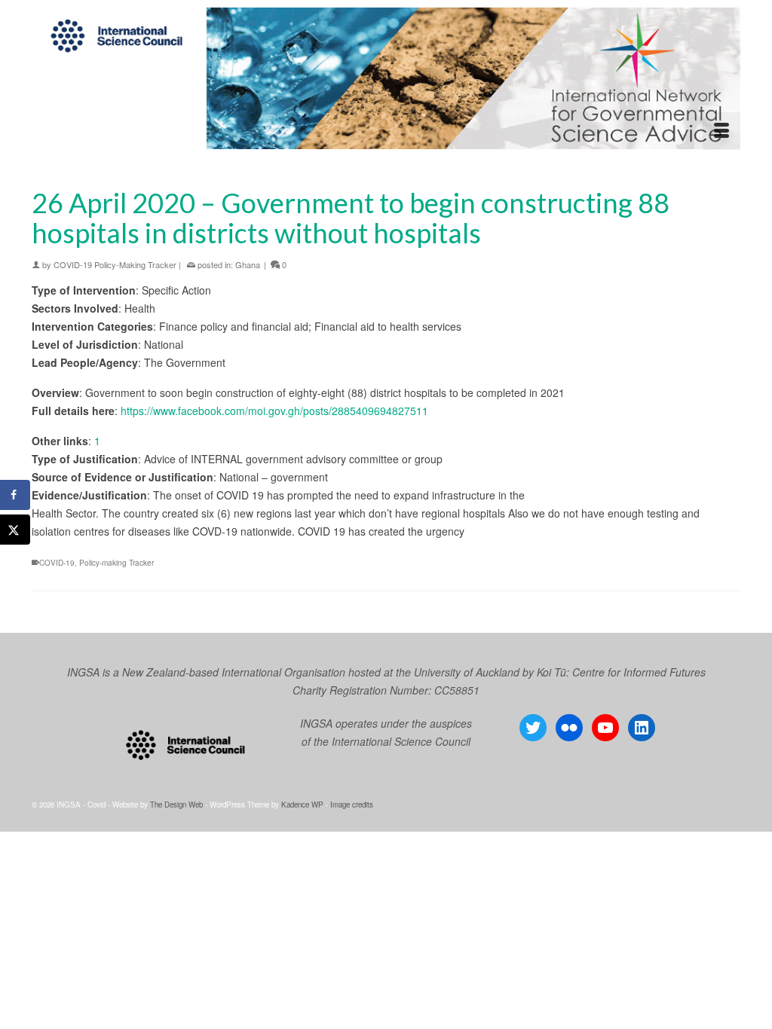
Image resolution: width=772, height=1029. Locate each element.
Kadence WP (302, 804)
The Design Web (176, 804)
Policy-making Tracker (116, 562)
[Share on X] (15, 529)
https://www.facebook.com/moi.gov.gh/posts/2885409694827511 (274, 410)
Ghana (247, 264)
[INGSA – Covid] (386, 78)
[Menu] (721, 131)
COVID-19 (57, 562)
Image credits (351, 804)
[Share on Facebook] (15, 495)
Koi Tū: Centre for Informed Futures (621, 671)
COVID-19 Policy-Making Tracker (115, 264)
